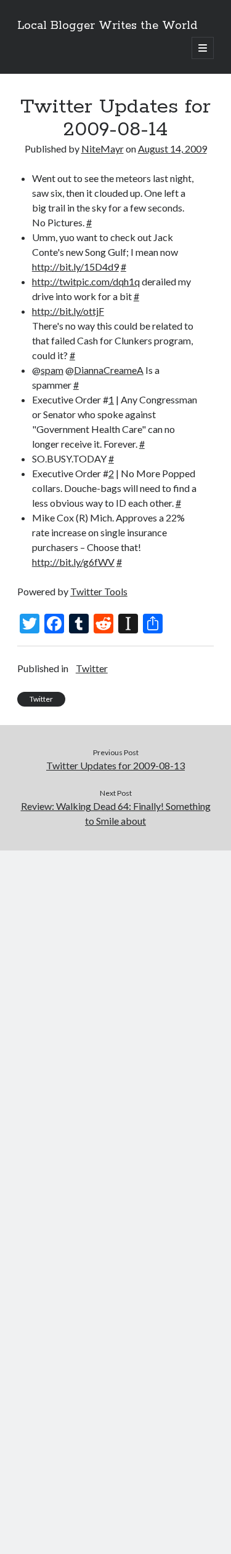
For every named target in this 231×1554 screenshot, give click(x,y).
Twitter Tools (99, 591)
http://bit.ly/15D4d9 (75, 266)
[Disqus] (115, 1004)
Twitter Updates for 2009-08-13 (115, 765)
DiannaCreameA (109, 370)
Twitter (92, 668)
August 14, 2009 (172, 148)
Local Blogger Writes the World (107, 25)
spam (52, 370)
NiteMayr (102, 148)
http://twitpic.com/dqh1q (86, 281)
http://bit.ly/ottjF (68, 311)
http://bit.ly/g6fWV (73, 562)
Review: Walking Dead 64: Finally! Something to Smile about (116, 813)
